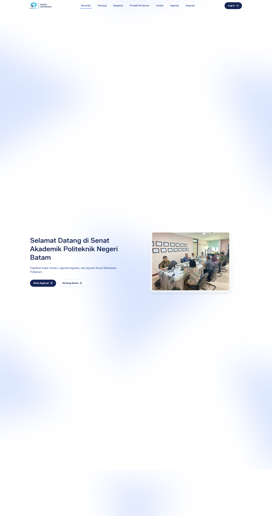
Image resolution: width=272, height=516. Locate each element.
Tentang (102, 5)
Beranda (86, 5)
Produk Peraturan (139, 5)
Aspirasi (190, 5)
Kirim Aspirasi (41, 283)
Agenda (174, 5)
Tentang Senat (70, 283)
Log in (231, 5)
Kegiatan (118, 5)
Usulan (159, 5)
